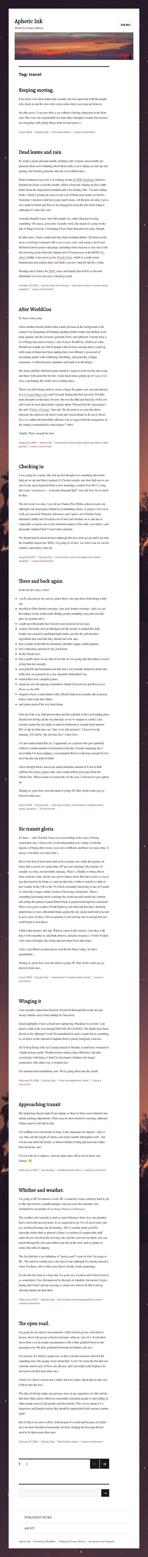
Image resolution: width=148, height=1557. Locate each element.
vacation (24, 289)
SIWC (52, 271)
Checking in (31, 466)
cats (74, 285)
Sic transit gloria (36, 828)
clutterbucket (66, 1170)
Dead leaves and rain (40, 152)
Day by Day (42, 132)
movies (96, 285)
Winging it (30, 1001)
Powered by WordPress (45, 1541)
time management (81, 557)
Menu (126, 25)
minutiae (57, 132)
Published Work (38, 1517)
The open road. (34, 1323)
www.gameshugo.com (34, 394)
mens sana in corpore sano (87, 804)
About (29, 1528)
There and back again (40, 581)
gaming (88, 442)
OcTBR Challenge (83, 179)
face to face (84, 285)
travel (67, 132)
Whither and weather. (41, 1190)
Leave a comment (84, 132)
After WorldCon (35, 309)
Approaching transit (40, 1104)
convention (61, 442)
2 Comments (47, 808)
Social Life (46, 442)
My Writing (61, 285)
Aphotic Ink (28, 21)
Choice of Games (39, 409)
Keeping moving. (36, 90)
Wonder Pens (64, 257)
